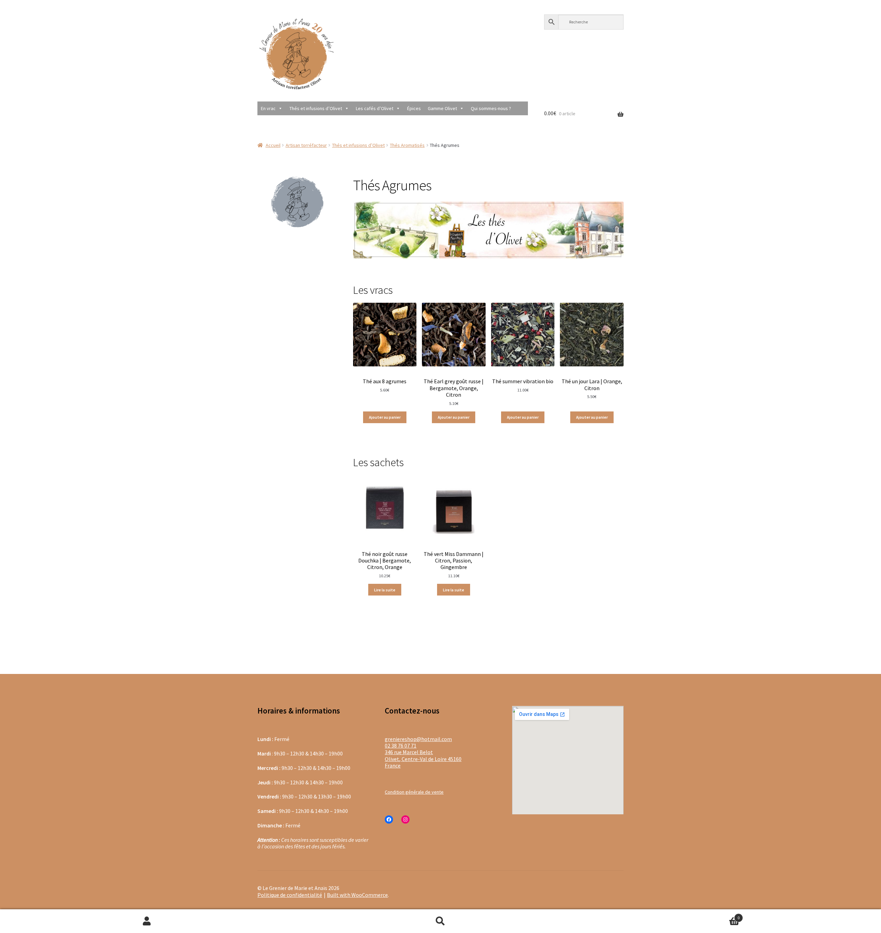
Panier (663, 915)
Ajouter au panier (385, 417)
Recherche (440, 921)
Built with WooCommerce (357, 894)
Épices (414, 108)
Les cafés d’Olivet (374, 108)
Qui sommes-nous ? (491, 108)
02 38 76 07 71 (400, 745)
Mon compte (147, 921)
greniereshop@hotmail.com (418, 739)
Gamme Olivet (442, 108)
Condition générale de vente (414, 792)
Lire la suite (384, 589)
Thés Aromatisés (407, 145)
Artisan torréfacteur (306, 145)
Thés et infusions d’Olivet (315, 108)
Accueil (273, 145)
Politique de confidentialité (289, 894)
